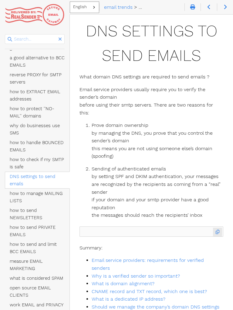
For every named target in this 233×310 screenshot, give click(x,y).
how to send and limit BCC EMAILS (33, 248)
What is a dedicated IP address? (128, 299)
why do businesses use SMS (35, 129)
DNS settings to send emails (32, 180)
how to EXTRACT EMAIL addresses (35, 95)
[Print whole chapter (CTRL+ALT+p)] (192, 7)
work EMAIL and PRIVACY (36, 305)
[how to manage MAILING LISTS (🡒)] (225, 7)
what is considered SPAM (36, 278)
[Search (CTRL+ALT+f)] (10, 39)
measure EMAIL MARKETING (26, 265)
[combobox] (84, 7)
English (80, 7)
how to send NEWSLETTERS (26, 214)
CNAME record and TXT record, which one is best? (149, 291)
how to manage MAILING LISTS (36, 197)
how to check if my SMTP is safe (37, 163)
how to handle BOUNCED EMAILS (37, 146)
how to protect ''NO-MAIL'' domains (32, 112)
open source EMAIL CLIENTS (30, 291)
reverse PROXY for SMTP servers (36, 78)
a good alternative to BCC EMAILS (37, 61)
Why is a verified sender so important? (136, 276)
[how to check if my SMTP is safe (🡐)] (209, 7)
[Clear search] (60, 39)
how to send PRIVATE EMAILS (33, 231)
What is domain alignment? (123, 283)
